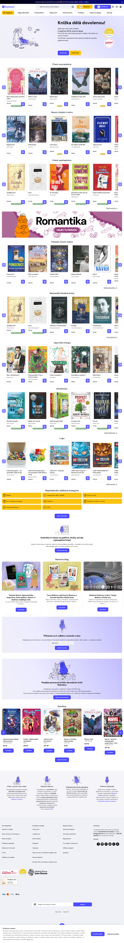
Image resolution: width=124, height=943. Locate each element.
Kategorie (9, 13)
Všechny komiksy (62, 760)
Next (120, 732)
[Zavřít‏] (122, 2)
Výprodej (35, 848)
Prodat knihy (75, 53)
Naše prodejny (6, 839)
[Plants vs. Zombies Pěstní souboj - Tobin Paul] (72, 723)
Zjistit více (30, 939)
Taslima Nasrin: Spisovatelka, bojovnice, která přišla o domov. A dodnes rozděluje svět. (21, 597)
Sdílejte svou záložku (8, 857)
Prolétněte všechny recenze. (107, 801)
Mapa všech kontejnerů (62, 697)
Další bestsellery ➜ (110, 288)
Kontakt (109, 13)
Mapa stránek (58, 911)
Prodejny (81, 13)
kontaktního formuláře (106, 832)
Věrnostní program (69, 829)
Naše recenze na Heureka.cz (11, 834)
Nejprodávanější (23, 13)
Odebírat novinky (62, 648)
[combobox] (55, 7)
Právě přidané (39, 13)
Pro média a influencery (70, 843)
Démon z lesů (88, 739)
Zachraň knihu (67, 13)
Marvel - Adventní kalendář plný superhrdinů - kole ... (111, 741)
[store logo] (8, 6)
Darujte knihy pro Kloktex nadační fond (44, 862)
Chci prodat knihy (62, 550)
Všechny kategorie (62, 516)
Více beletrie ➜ (111, 337)
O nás (4, 853)
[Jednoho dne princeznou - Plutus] (52, 723)
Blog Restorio (67, 839)
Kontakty (65, 853)
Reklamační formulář (8, 848)
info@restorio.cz (99, 833)
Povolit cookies (98, 934)
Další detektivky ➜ (110, 433)
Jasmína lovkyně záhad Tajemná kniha (10, 740)
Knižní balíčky (36, 839)
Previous (3, 732)
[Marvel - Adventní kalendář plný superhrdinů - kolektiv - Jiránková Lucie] (113, 723)
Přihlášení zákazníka (8, 843)
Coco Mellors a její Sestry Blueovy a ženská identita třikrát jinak (62, 596)
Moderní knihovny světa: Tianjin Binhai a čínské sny (102, 596)
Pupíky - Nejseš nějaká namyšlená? (30, 740)
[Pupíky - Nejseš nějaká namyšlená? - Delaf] (31, 723)
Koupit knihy (63, 53)
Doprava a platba (95, 13)
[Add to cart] (23, 104)
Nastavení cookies (113, 934)
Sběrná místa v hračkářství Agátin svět (44, 853)
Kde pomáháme (37, 857)
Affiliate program (68, 848)
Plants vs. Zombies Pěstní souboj (70, 740)
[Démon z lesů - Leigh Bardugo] (92, 723)
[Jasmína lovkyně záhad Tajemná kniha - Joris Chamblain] (11, 723)
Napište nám (66, 911)
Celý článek (21, 609)
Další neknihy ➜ (111, 484)
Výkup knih (53, 13)
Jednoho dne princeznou (48, 740)
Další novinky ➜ (111, 208)
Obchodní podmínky (69, 834)
